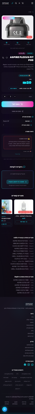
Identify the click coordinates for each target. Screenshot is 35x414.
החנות (31, 322)
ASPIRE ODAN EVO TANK (23, 280)
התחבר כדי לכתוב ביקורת (16, 182)
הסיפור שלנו (30, 320)
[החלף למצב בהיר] (19, 3)
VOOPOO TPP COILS (23, 259)
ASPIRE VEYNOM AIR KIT (24, 285)
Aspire (30, 53)
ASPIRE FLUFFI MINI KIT (24, 288)
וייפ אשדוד (29, 385)
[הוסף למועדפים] (6, 57)
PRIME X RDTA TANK (24, 290)
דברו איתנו (30, 336)
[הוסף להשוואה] (3, 57)
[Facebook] (25, 365)
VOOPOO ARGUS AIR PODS (21, 264)
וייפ (17, 374)
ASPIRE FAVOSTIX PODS (23, 241)
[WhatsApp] (32, 365)
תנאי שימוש (30, 345)
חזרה (29, 12)
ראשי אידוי (5, 378)
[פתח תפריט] (32, 3)
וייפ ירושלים (27, 381)
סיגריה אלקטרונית (26, 374)
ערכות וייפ (14, 378)
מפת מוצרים (30, 328)
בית (32, 317)
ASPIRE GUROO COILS (23, 249)
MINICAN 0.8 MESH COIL (23, 243)
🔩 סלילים (21, 53)
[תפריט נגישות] (4, 409)
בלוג (32, 331)
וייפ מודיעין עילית (7, 385)
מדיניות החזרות (29, 353)
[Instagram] (29, 365)
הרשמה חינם (13, 88)
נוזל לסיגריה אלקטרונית (26, 378)
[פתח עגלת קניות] (23, 3)
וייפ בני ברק (18, 381)
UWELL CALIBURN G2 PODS (22, 256)
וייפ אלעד (17, 389)
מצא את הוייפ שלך (28, 356)
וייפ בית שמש (8, 381)
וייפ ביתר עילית (19, 385)
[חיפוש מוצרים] (16, 3)
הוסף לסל (16, 104)
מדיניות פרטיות (29, 348)
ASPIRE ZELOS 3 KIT (25, 293)
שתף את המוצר (16, 111)
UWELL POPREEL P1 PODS (22, 254)
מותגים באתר (29, 325)
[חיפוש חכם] (12, 3)
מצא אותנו (30, 333)
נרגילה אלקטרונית (8, 374)
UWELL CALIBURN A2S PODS (22, 269)
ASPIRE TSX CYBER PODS (22, 266)
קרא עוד (17, 154)
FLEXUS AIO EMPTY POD (23, 246)
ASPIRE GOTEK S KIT (25, 283)
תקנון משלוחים (29, 350)
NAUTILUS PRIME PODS (23, 251)
